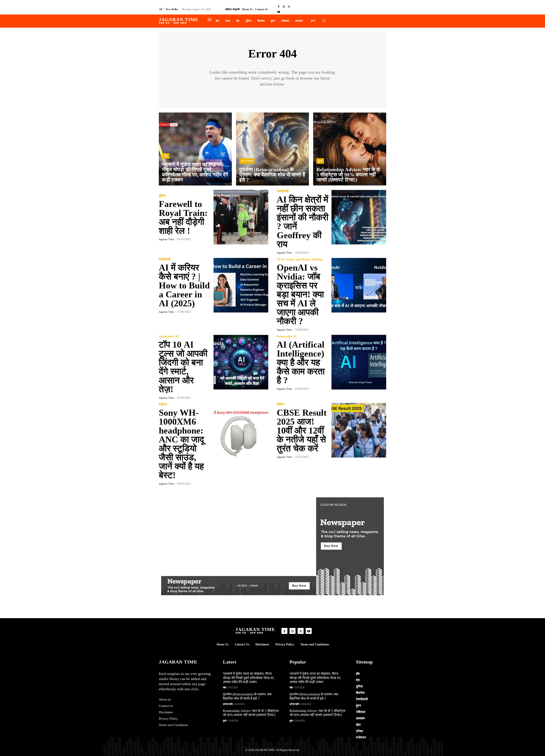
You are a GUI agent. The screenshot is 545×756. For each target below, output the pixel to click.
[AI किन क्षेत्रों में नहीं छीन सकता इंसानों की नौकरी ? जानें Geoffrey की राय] (358, 217)
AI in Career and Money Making (300, 259)
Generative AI (169, 336)
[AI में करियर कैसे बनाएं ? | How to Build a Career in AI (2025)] (241, 285)
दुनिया (162, 195)
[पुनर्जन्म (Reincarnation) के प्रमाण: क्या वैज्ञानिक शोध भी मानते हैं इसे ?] (272, 149)
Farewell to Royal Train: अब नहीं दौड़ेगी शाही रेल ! (183, 217)
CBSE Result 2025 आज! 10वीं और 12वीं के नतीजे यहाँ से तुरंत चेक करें (302, 430)
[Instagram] (283, 6)
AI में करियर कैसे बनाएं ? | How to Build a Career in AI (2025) (184, 285)
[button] (324, 21)
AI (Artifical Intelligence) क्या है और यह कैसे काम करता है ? (301, 362)
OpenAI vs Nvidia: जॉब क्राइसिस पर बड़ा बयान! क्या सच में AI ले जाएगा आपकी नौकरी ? (300, 294)
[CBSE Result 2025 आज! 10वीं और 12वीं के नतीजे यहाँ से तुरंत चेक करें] (358, 430)
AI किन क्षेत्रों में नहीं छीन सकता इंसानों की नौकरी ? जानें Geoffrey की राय (302, 222)
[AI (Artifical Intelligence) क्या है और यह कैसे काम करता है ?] (358, 362)
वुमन (320, 161)
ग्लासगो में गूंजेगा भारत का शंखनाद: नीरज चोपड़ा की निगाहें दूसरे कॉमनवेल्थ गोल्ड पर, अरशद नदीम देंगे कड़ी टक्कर (248, 677)
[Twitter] (288, 6)
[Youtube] (278, 11)
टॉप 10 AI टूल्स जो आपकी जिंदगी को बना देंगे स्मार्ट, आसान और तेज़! (183, 367)
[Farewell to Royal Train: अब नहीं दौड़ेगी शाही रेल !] (241, 217)
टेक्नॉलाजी (282, 191)
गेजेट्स (163, 404)
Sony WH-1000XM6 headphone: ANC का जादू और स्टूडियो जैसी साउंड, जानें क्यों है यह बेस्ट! (181, 444)
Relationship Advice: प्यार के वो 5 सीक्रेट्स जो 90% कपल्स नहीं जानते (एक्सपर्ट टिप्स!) (251, 713)
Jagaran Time (166, 239)
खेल (166, 155)
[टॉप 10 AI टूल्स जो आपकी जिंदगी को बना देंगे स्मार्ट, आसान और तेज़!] (241, 362)
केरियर (280, 404)
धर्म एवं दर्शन (247, 161)
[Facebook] (278, 6)
